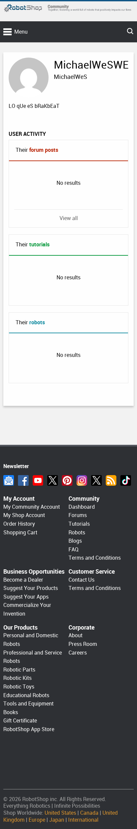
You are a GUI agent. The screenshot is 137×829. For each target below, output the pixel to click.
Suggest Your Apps (26, 597)
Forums (77, 515)
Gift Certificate (20, 720)
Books (10, 712)
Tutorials (79, 524)
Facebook (23, 480)
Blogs (75, 541)
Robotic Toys (18, 687)
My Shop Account (24, 515)
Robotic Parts (19, 670)
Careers (77, 653)
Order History (19, 524)
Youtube (38, 480)
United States (60, 813)
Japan (56, 820)
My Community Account (31, 507)
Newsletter (8, 480)
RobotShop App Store (28, 729)
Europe (37, 820)
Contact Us (81, 580)
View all (69, 218)
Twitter (52, 480)
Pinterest (67, 480)
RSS (111, 480)
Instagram (81, 480)
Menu (21, 32)
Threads (96, 480)
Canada (89, 813)
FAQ (73, 549)
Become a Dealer (23, 580)
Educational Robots (26, 695)
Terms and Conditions (94, 558)
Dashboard (81, 507)
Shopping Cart (20, 532)
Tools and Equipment (28, 703)
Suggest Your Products (30, 588)
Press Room (82, 644)
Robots (76, 532)
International (83, 820)
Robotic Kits (17, 678)
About (75, 635)
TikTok (125, 480)
